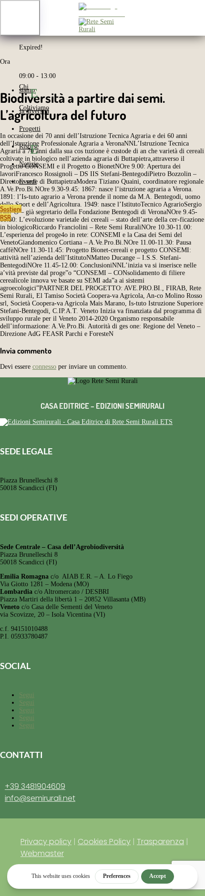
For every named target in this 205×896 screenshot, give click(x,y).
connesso (44, 366)
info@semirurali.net (40, 798)
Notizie (29, 163)
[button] (20, 18)
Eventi (28, 181)
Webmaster (42, 853)
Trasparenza (160, 841)
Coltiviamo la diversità (34, 109)
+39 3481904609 (35, 786)
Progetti (30, 128)
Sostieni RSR (10, 213)
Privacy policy (46, 841)
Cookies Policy (104, 841)
